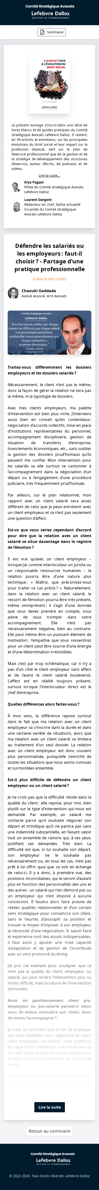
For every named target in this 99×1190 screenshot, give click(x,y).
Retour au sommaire (49, 1131)
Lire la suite (49, 1107)
